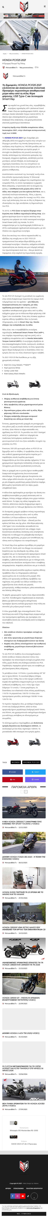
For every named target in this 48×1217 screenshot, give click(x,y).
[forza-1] (24, 843)
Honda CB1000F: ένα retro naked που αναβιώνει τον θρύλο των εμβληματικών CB (23, 928)
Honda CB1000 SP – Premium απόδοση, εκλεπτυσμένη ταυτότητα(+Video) (21, 999)
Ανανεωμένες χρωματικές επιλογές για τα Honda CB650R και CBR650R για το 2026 (22, 964)
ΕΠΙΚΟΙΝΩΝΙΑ (19, 1188)
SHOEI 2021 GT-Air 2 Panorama (24, 1142)
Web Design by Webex (30, 1183)
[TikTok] (28, 1196)
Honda (16, 762)
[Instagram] (17, 1196)
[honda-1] (24, 913)
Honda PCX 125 (32, 762)
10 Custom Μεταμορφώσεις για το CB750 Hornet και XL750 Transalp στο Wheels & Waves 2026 (22, 1068)
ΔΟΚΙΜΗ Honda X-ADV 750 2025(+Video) (20, 1033)
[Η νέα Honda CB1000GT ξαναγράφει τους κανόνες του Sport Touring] (24, 807)
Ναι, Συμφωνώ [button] (24, 1214)
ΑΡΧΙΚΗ (8, 1188)
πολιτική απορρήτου (33, 1208)
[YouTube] (22, 1196)
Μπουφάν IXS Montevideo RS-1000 (24, 1129)
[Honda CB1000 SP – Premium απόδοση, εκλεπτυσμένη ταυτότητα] (24, 984)
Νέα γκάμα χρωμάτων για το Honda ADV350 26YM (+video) (23, 1105)
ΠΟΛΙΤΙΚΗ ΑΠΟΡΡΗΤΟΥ (34, 1188)
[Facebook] (12, 1196)
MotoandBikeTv (11, 67)
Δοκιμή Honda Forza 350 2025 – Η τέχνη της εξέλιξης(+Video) (23, 858)
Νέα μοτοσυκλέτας (26, 67)
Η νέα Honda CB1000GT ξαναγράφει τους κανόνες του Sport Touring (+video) (22, 823)
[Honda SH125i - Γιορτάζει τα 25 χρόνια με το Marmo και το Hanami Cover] (24, 878)
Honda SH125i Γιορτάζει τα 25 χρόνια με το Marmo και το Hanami (22, 893)
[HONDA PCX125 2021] (24, 34)
